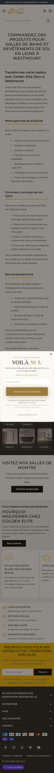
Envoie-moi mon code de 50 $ (27, 391)
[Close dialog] (51, 354)
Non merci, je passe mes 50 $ (27, 414)
